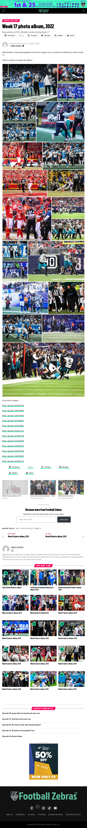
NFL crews (31, 814)
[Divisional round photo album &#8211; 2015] (43, 487)
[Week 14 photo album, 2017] (15, 487)
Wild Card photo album (66, 496)
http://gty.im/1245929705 (13, 446)
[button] (29, 83)
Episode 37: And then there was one (16, 719)
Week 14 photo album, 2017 (11, 496)
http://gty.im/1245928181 (13, 456)
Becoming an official (55, 814)
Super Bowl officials (73, 814)
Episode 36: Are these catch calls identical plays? (21, 725)
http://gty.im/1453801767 (13, 461)
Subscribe (64, 519)
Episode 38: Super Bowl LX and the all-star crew (21, 713)
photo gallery (27, 528)
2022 (18, 528)
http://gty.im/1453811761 (13, 431)
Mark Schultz (16, 46)
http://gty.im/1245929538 (13, 451)
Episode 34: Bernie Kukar (12, 736)
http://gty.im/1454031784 (13, 436)
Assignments (20, 814)
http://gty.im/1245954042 (13, 415)
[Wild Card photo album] (71, 487)
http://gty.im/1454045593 (13, 405)
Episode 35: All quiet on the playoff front (18, 731)
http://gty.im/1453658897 (13, 420)
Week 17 (38, 528)
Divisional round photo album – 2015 (42, 496)
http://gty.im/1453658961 (13, 425)
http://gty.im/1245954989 (13, 410)
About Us (9, 814)
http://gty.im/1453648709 (13, 441)
